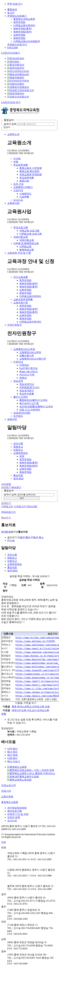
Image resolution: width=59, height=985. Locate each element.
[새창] (17, 767)
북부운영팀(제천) (22, 31)
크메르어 (24, 87)
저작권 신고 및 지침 (17, 814)
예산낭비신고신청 (29, 403)
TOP (3, 842)
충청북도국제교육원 (24, 19)
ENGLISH (12, 47)
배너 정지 (12, 752)
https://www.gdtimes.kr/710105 (35, 641)
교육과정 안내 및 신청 (19, 253)
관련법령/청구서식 (29, 387)
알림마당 (12, 419)
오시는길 (18, 200)
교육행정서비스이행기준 (32, 358)
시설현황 (24, 196)
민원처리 (24, 365)
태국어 (20, 93)
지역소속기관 (8, 785)
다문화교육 (25, 246)
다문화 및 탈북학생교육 (26, 243)
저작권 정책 (13, 817)
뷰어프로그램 (14, 811)
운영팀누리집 (17, 16)
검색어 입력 (10, 124)
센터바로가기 (8, 512)
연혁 (15, 161)
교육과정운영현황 (23, 299)
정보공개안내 (26, 384)
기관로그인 (20, 506)
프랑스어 (24, 96)
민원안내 (18, 362)
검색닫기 (6, 503)
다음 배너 (12, 758)
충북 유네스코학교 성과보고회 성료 (31, 706)
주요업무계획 (20, 165)
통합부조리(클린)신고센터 (33, 400)
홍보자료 (18, 475)
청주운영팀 (19, 22)
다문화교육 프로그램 (30, 233)
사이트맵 (6, 484)
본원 (21, 456)
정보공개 (18, 381)
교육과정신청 (20, 302)
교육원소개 (13, 134)
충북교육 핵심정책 (29, 171)
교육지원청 (7, 796)
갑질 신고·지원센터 (29, 409)
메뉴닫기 (6, 517)
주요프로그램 (20, 227)
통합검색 (12, 9)
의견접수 (18, 416)
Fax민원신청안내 (28, 368)
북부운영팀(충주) (22, 28)
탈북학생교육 (26, 249)
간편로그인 (7, 506)
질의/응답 (18, 478)
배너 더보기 (13, 761)
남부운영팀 (19, 35)
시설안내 (18, 190)
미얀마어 (24, 80)
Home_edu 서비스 (28, 371)
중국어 (20, 65)
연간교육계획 (20, 277)
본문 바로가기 (14, 4)
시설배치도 (25, 193)
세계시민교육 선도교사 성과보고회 (30, 710)
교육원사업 (13, 203)
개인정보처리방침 (17, 808)
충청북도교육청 (9, 802)
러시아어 (24, 71)
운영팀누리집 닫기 (17, 44)
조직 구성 (18, 184)
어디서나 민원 (26, 374)
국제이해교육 (20, 237)
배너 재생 (12, 755)
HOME (4, 531)
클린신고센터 (20, 397)
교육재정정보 (20, 453)
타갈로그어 (28, 90)
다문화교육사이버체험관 (26, 41)
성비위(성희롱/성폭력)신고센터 (36, 406)
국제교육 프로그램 (29, 230)
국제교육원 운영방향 (30, 174)
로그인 (11, 12)
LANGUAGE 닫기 (11, 102)
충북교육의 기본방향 (30, 168)
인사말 (17, 158)
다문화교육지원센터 (24, 25)
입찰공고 (18, 450)
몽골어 (20, 77)
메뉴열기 (16, 487)
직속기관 (6, 791)
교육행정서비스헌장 (24, 349)
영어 (17, 61)
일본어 (20, 68)
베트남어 (24, 74)
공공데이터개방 (21, 413)
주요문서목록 (26, 393)
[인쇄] (11, 540)
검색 (22, 498)
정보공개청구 (26, 390)
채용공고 (18, 446)
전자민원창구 (14, 325)
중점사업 (24, 181)
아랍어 (20, 84)
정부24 (23, 378)
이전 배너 (12, 748)
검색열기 (6, 487)
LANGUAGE (10, 53)
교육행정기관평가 (23, 187)
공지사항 (18, 443)
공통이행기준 (26, 355)
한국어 (20, 58)
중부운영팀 (19, 38)
